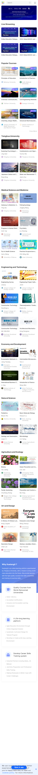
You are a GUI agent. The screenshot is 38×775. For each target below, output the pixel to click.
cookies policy (8, 773)
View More (33, 131)
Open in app (19, 767)
